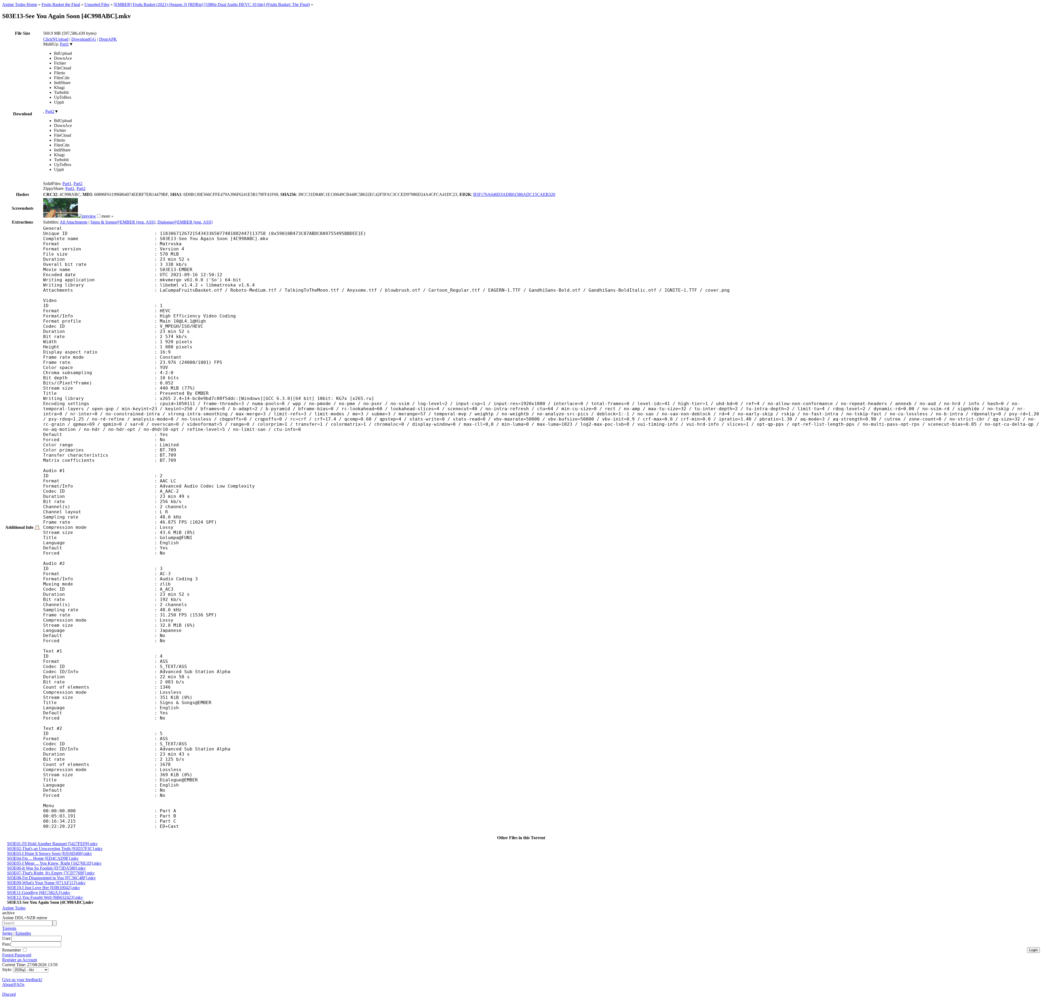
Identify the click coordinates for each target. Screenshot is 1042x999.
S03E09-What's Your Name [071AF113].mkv (46, 882)
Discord (9, 994)
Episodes (23, 933)
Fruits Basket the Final (61, 4)
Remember (12, 950)
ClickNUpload (55, 39)
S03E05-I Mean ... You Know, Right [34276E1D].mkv (54, 863)
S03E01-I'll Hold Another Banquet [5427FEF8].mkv (52, 843)
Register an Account (19, 959)
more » (107, 216)
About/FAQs (13, 984)
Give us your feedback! (22, 979)
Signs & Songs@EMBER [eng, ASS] (122, 222)
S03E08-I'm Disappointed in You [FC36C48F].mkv (51, 878)
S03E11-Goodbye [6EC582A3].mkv (38, 892)
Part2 (49, 111)
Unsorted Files (96, 4)
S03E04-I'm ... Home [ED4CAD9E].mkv (43, 858)
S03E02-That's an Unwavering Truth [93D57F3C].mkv (55, 848)
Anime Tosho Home (19, 4)
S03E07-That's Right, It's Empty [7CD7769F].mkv (51, 873)
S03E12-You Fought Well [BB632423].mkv (45, 897)
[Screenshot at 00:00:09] (60, 216)
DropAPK (108, 39)
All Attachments (73, 222)
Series (7, 933)
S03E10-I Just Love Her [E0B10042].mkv (43, 887)
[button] (99, 216)
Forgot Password (16, 955)
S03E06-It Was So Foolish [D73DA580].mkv (46, 868)
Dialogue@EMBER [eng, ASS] (184, 222)
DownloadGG (83, 39)
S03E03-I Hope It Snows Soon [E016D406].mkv (49, 853)
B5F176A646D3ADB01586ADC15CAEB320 (514, 194)
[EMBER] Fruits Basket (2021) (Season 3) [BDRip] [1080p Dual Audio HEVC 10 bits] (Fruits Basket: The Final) (212, 4)
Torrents (9, 928)
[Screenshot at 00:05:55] (87, 216)
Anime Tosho (14, 908)
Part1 (64, 44)
